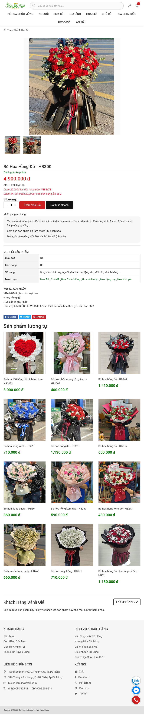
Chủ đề (106, 14)
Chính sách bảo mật (86, 646)
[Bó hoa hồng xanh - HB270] (24, 419)
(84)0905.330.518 (18, 688)
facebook (11, 317)
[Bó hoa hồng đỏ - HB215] (119, 419)
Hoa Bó (58, 14)
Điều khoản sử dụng (87, 652)
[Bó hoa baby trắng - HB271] (72, 544)
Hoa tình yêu (124, 279)
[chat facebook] (136, 690)
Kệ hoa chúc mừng (20, 14)
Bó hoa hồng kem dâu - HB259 (68, 508)
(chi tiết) (61, 236)
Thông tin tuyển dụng (17, 652)
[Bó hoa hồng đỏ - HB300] (32, 145)
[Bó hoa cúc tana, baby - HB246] (24, 544)
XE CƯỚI (44, 14)
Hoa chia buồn (126, 14)
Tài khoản (9, 636)
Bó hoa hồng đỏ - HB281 (65, 446)
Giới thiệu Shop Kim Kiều (89, 657)
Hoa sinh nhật (90, 279)
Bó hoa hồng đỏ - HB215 (112, 446)
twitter (26, 317)
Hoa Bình (75, 14)
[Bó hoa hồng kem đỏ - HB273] (119, 482)
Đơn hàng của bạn (14, 641)
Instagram (85, 682)
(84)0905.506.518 (42, 688)
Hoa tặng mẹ (107, 279)
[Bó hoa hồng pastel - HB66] (24, 482)
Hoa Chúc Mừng (70, 279)
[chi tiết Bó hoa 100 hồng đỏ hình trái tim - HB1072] (24, 352)
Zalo (80, 671)
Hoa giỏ (91, 14)
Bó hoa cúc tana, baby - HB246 (21, 571)
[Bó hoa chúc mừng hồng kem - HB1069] (72, 352)
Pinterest (84, 688)
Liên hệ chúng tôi (14, 646)
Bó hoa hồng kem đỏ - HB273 (115, 508)
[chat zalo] (136, 680)
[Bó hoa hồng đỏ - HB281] (13, 145)
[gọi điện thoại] (136, 700)
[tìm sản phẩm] (34, 6)
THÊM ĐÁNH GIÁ (127, 601)
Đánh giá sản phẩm (15, 172)
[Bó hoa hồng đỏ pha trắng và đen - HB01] (119, 544)
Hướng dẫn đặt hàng (87, 641)
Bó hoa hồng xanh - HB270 (19, 446)
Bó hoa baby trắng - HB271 (66, 571)
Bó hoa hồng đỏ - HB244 (112, 379)
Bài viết (81, 21)
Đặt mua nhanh (59, 204)
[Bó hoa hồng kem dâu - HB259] (72, 482)
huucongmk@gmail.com (22, 683)
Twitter (83, 693)
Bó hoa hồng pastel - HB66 (19, 508)
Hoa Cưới (64, 21)
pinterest (40, 317)
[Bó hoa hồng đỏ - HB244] (119, 352)
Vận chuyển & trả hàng (88, 636)
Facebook (84, 677)
